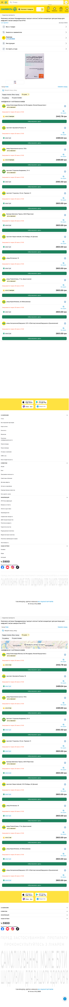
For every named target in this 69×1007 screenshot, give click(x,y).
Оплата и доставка (6, 508)
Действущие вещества (7, 519)
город (4, 86)
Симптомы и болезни (6, 478)
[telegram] (41, 406)
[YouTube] (7, 567)
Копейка (3, 549)
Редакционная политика (7, 531)
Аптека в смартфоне (6, 486)
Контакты (3, 430)
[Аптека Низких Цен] (9, 9)
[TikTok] (17, 567)
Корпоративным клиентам (8, 490)
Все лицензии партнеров (7, 422)
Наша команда (5, 448)
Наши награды (5, 444)
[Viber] (27, 406)
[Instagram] (12, 567)
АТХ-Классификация (6, 501)
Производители (5, 512)
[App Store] (27, 402)
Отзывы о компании (6, 451)
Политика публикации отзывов (9, 538)
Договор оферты (5, 482)
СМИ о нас (4, 455)
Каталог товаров (27, 9)
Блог (2, 470)
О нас (2, 418)
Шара (2, 553)
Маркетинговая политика (8, 534)
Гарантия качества (6, 527)
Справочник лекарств (7, 516)
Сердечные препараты (8, 15)
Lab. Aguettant (4, 22)
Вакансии (3, 434)
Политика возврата (6, 523)
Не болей (3, 557)
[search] (42, 9)
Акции (2, 466)
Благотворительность (7, 459)
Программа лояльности (7, 474)
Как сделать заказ (6, 494)
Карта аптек (4, 426)
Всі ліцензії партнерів (45, 601)
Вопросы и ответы (6, 504)
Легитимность (5, 542)
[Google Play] (41, 402)
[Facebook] (2, 567)
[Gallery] (34, 82)
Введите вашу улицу (11, 630)
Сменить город (62, 86)
